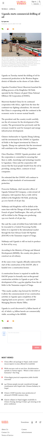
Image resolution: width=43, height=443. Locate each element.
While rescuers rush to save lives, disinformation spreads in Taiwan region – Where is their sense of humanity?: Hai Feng (22, 371)
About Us (5, 429)
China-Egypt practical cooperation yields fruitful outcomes (21, 378)
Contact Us (5, 432)
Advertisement (27, 432)
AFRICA (12, 9)
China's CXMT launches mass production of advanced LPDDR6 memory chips (19, 394)
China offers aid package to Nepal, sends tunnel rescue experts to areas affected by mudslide (21, 363)
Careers (24, 429)
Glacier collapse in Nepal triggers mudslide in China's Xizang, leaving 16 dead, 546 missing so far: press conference (22, 402)
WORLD (5, 9)
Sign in (34, 1)
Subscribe (36, 3)
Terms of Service (7, 435)
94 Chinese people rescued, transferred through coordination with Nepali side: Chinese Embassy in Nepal (22, 386)
